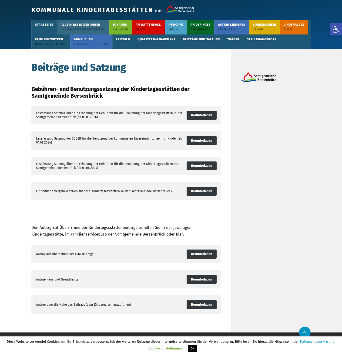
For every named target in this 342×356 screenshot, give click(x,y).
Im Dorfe (175, 27)
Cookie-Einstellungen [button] (165, 348)
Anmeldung (91, 42)
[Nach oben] (305, 332)
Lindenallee (294, 27)
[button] (336, 29)
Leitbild (123, 39)
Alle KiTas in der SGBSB (83, 27)
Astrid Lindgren (231, 27)
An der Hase (201, 27)
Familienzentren (51, 42)
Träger (233, 39)
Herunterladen (201, 115)
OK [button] (192, 348)
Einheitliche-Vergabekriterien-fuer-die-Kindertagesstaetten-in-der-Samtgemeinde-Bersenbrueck (104, 191)
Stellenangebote (261, 39)
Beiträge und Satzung (201, 39)
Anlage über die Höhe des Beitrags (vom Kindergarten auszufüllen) (83, 305)
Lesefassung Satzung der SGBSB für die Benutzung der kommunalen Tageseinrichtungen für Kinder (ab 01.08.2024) (109, 140)
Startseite (44, 24)
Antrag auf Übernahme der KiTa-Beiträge (65, 254)
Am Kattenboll (148, 27)
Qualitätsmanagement (156, 39)
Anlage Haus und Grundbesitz (57, 279)
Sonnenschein (264, 27)
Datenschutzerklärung (317, 341)
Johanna (120, 27)
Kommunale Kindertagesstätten (92, 10)
